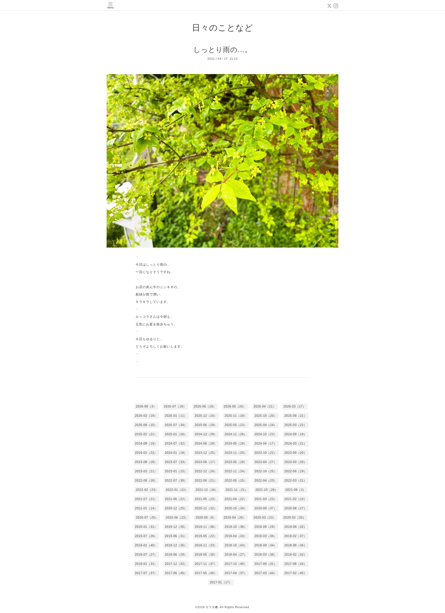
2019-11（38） (206, 527)
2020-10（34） (236, 508)
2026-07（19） (175, 406)
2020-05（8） (206, 517)
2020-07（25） (147, 517)
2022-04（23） (265, 480)
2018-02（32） (295, 554)
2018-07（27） (146, 554)
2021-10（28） (266, 490)
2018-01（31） (146, 564)
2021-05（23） (206, 499)
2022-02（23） (147, 490)
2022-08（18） (146, 480)
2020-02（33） (294, 517)
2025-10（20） (265, 415)
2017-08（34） (295, 564)
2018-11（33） (206, 545)
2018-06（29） (176, 554)
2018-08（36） (295, 545)
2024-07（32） (176, 443)
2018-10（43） (236, 545)
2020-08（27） (295, 508)
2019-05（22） (206, 536)
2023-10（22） (265, 452)
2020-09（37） (265, 508)
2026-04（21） (265, 406)
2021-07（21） (146, 499)
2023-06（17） (206, 462)
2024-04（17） (265, 443)
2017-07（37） (146, 573)
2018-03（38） (265, 554)
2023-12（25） (206, 452)
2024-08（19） (146, 443)
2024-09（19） (295, 434)
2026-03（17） (294, 406)
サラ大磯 (212, 607)
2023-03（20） (295, 462)
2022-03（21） (295, 480)
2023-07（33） (176, 462)
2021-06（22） (176, 499)
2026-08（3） (146, 406)
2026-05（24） (235, 406)
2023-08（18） (146, 462)
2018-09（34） (265, 545)
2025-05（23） (236, 425)
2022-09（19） (295, 471)
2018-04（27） (236, 554)
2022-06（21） (206, 480)
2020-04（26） (235, 517)
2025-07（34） (176, 425)
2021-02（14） (295, 499)
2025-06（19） (206, 425)
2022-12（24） (206, 471)
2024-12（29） (206, 434)
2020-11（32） (206, 508)
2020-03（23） (265, 517)
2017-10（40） (236, 564)
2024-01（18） (176, 452)
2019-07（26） (146, 536)
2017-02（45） (295, 573)
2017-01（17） (221, 582)
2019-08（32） (295, 527)
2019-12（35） (176, 527)
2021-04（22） (236, 499)
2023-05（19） (236, 462)
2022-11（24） (236, 471)
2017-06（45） (176, 573)
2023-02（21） (146, 471)
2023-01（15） (176, 471)
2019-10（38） (236, 527)
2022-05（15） (236, 480)
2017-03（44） (265, 573)
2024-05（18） (236, 443)
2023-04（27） (265, 462)
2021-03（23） (265, 499)
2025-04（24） (265, 425)
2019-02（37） (295, 536)
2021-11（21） (237, 490)
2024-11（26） (236, 434)
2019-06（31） (176, 536)
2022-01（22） (177, 490)
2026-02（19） (146, 415)
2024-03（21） (295, 443)
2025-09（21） (295, 415)
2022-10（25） (265, 471)
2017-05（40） (206, 573)
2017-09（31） (265, 564)
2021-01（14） (146, 508)
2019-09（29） (265, 527)
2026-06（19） (205, 406)
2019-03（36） (265, 536)
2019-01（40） (146, 545)
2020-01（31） (146, 527)
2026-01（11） (176, 415)
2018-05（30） (206, 554)
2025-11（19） (236, 415)
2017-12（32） (176, 564)
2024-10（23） (265, 434)
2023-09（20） (295, 452)
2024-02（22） (146, 452)
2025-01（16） (176, 434)
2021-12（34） (207, 490)
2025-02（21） (146, 434)
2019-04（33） (236, 536)
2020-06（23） (177, 517)
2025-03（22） (295, 425)
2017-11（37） (206, 564)
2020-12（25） (176, 508)
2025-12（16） (206, 415)
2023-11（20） (236, 452)
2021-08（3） (295, 490)
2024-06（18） (206, 443)
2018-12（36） (176, 545)
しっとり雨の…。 (222, 49)
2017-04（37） (236, 573)
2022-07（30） (176, 480)
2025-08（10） (146, 425)
